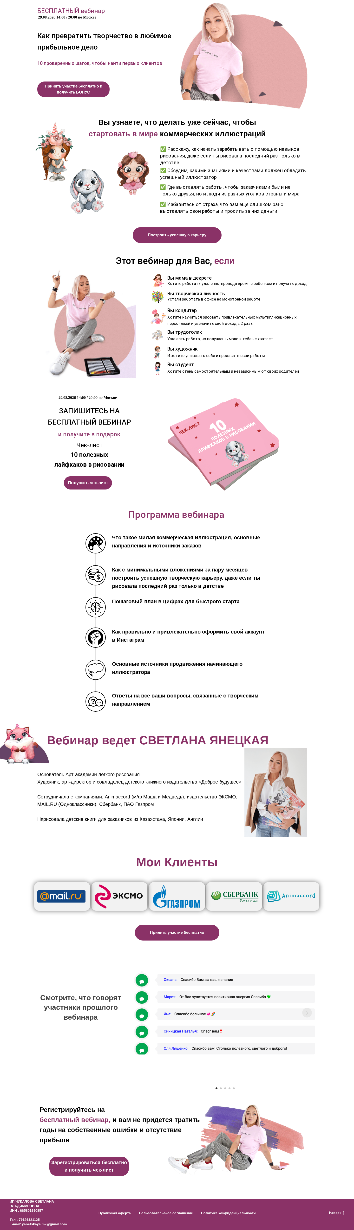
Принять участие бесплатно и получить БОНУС (73, 89)
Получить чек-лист (88, 482)
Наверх (335, 1213)
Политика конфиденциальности (228, 1213)
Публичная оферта (114, 1213)
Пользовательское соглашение (166, 1213)
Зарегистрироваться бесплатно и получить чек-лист (89, 1166)
